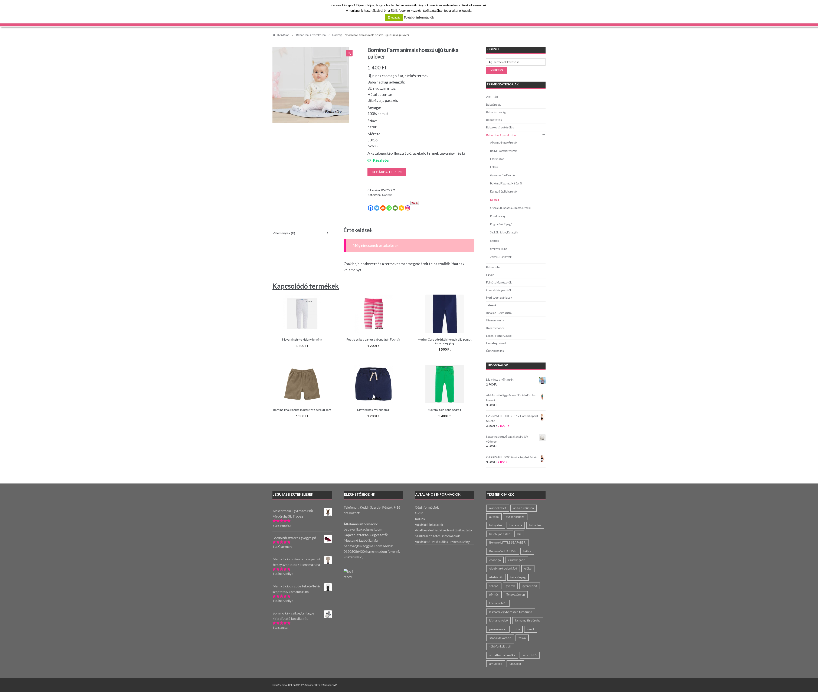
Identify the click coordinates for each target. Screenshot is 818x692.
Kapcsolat (511, 22)
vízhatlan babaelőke (502, 655)
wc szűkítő (530, 655)
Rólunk (490, 22)
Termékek (280, 22)
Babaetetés (494, 119)
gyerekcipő (529, 586)
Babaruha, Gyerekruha (311, 35)
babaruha (516, 525)
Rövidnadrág (497, 216)
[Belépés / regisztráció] (524, 10)
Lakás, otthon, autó (499, 335)
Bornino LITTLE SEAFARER (507, 542)
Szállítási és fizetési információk (451, 22)
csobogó (495, 560)
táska (522, 638)
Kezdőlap (283, 35)
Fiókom (532, 22)
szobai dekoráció (500, 638)
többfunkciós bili (500, 646)
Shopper (310, 684)
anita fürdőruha (523, 508)
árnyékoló (495, 663)
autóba (494, 516)
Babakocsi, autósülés (500, 127)
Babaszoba (493, 267)
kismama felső (498, 620)
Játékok (491, 305)
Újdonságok (497, 365)
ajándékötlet (497, 508)
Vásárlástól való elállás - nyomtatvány (442, 542)
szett (530, 629)
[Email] (395, 208)
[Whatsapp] (389, 208)
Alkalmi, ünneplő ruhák (503, 142)
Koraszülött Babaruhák (503, 191)
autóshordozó (515, 516)
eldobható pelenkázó (503, 568)
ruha (517, 629)
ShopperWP (329, 684)
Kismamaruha (495, 320)
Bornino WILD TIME (502, 551)
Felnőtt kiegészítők (499, 282)
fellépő (493, 586)
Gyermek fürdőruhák (502, 175)
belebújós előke (499, 534)
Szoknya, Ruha (498, 248)
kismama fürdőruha (527, 620)
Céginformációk (427, 507)
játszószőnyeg (515, 594)
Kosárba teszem (387, 172)
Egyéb (490, 274)
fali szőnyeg (518, 577)
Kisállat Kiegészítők (499, 313)
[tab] (302, 233)
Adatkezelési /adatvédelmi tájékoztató (443, 530)
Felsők (494, 167)
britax (527, 551)
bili (519, 534)
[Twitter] (376, 208)
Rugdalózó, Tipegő (501, 224)
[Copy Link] (401, 208)
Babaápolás (493, 104)
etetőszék (496, 577)
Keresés (496, 70)
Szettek (494, 240)
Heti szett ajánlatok (499, 297)
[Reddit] (383, 208)
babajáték (495, 525)
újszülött (515, 663)
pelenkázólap (498, 629)
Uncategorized (496, 343)
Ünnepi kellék (495, 350)
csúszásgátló (516, 560)
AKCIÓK (305, 22)
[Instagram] (407, 208)
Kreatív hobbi (495, 328)
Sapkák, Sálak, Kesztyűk (504, 232)
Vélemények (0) (283, 233)
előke (527, 568)
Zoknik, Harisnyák (501, 257)
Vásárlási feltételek (429, 524)
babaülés (535, 525)
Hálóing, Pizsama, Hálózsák (506, 183)
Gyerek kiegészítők (499, 290)
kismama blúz (498, 603)
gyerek (510, 586)
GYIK (419, 513)
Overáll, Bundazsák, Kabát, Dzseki (510, 208)
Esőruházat (497, 159)
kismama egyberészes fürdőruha (510, 612)
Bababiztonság (496, 112)
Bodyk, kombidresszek (503, 150)
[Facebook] (370, 208)
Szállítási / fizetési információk (437, 536)
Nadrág (337, 35)
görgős (494, 594)
